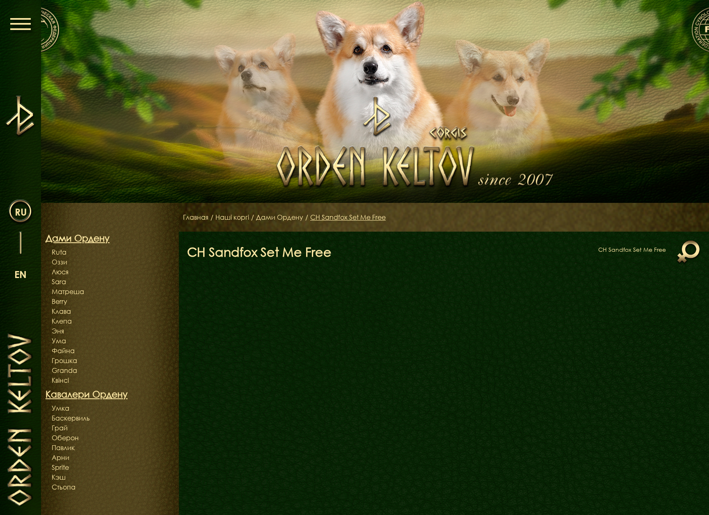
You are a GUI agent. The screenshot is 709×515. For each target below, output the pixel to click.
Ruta (59, 252)
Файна (63, 350)
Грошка (64, 360)
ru (21, 212)
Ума (59, 341)
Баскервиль (71, 418)
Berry (59, 301)
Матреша (68, 291)
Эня (58, 331)
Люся (60, 272)
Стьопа (63, 487)
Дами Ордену (279, 217)
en (20, 274)
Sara (59, 281)
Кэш (59, 477)
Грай (60, 428)
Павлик (63, 447)
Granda (64, 370)
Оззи (59, 262)
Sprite (60, 467)
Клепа (62, 321)
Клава (61, 311)
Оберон (65, 438)
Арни (60, 457)
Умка (60, 408)
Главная (195, 217)
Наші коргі (232, 217)
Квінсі (60, 380)
